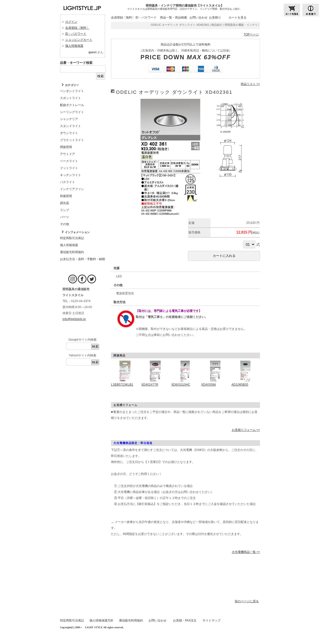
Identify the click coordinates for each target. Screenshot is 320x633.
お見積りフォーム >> (246, 430)
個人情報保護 (74, 46)
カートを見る (237, 17)
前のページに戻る (247, 601)
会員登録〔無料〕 (77, 28)
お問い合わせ (199, 17)
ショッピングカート (78, 40)
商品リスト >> (250, 84)
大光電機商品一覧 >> (246, 552)
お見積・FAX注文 (184, 620)
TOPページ (251, 34)
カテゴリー (72, 85)
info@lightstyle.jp (74, 319)
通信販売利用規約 (131, 620)
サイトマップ (211, 620)
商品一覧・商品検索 (173, 17)
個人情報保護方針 (102, 620)
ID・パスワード (75, 34)
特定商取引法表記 (72, 620)
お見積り (215, 17)
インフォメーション (77, 232)
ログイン (71, 22)
